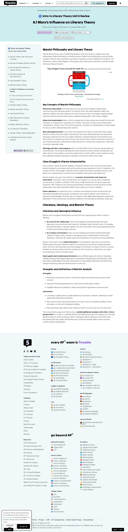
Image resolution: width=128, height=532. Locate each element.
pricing (47, 3)
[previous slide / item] (47, 85)
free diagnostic (98, 3)
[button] (77, 98)
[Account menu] (120, 3)
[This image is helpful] (101, 99)
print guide (19, 150)
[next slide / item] (111, 85)
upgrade (112, 3)
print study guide (62, 32)
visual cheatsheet (45, 32)
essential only (9, 526)
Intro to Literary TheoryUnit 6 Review (64, 16)
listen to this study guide (65, 38)
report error (29, 150)
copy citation (78, 32)
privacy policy (7, 517)
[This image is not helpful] (103, 99)
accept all (23, 526)
